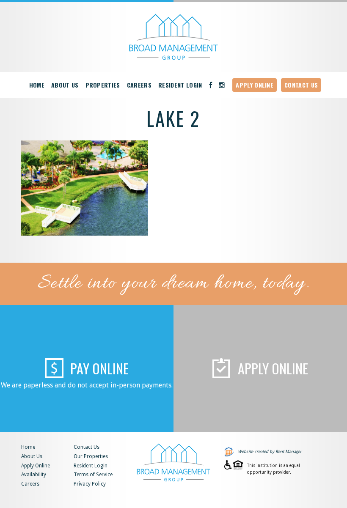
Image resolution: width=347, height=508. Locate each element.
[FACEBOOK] (210, 85)
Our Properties (91, 456)
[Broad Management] (173, 37)
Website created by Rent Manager (270, 451)
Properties (102, 84)
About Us (65, 84)
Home (36, 84)
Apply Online (254, 84)
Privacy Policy (90, 484)
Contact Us (301, 84)
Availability (33, 475)
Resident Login (180, 84)
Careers (139, 84)
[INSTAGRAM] (221, 85)
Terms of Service (93, 475)
